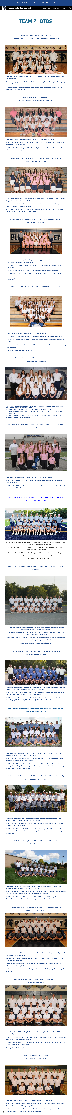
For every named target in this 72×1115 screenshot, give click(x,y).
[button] (70, 8)
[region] (36, 3)
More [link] (63, 8)
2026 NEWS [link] (46, 8)
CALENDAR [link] (56, 8)
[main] (36, 21)
